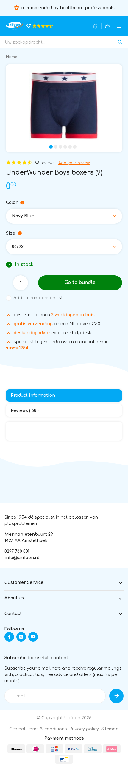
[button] (51, 147)
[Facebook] (9, 637)
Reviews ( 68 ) (25, 410)
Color (12, 202)
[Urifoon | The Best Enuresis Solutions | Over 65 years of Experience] (14, 26)
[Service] (95, 26)
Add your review (74, 163)
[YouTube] (33, 637)
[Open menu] (119, 26)
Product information (33, 395)
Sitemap (110, 729)
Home (11, 57)
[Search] (120, 42)
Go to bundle (80, 282)
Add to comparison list (38, 298)
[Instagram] (21, 637)
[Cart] (107, 26)
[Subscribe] (116, 696)
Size (10, 233)
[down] (9, 283)
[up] (32, 283)
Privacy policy (84, 729)
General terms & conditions (38, 729)
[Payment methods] (16, 748)
